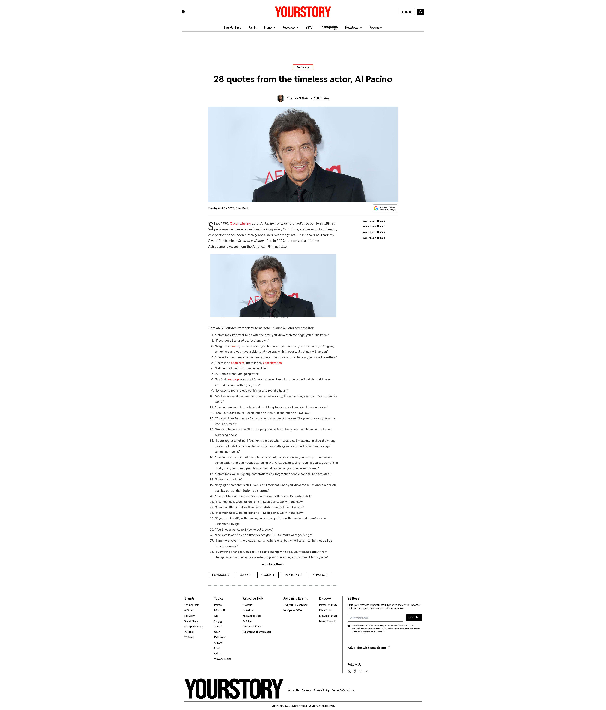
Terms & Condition (343, 690)
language (233, 379)
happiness (237, 363)
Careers (306, 690)
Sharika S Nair (297, 98)
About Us (293, 690)
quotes (266, 575)
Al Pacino (318, 575)
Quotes (301, 67)
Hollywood (219, 575)
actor (244, 575)
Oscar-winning (240, 223)
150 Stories (321, 98)
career (235, 346)
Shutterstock (280, 317)
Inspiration (292, 575)
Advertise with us (272, 564)
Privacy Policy (321, 690)
